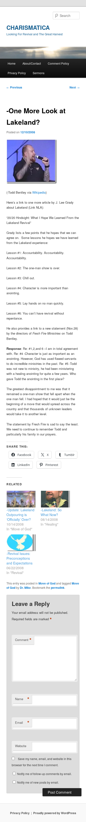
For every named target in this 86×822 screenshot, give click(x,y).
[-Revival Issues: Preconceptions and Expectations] (21, 542)
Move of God (46, 583)
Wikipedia (39, 192)
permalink (57, 587)
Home (12, 63)
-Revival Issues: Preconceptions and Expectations (19, 558)
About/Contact (31, 63)
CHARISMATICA (28, 27)
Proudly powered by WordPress (54, 813)
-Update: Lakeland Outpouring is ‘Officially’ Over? (20, 514)
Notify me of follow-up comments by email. (44, 774)
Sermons (38, 73)
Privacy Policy (17, 73)
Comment (23, 640)
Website (20, 746)
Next (75, 87)
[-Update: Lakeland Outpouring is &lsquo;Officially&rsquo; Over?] (21, 499)
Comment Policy (58, 63)
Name (22, 699)
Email (22, 722)
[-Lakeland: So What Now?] (55, 499)
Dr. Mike (25, 587)
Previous (14, 87)
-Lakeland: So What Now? (51, 512)
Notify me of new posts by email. (38, 782)
